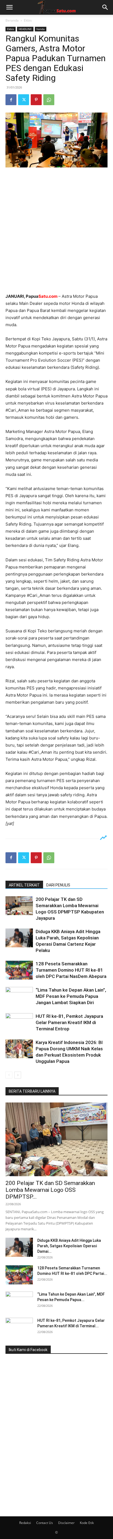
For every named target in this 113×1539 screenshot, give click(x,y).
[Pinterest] (36, 99)
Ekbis (28, 20)
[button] (9, 7)
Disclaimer (66, 1522)
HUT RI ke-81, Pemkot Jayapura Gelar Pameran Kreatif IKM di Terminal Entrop (69, 1022)
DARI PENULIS (58, 885)
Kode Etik (87, 1522)
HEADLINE (25, 29)
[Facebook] (10, 99)
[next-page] (17, 1075)
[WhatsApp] (48, 99)
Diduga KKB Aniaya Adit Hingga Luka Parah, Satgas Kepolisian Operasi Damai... (69, 1246)
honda (40, 29)
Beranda (12, 20)
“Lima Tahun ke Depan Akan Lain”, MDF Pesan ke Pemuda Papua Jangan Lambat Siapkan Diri (71, 996)
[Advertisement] (56, 231)
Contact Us (44, 1522)
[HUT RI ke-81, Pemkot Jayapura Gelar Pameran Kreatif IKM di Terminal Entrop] (19, 1022)
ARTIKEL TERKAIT (24, 885)
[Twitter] (23, 99)
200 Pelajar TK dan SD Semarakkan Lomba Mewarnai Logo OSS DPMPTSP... (50, 1190)
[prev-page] (8, 1075)
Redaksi (25, 1522)
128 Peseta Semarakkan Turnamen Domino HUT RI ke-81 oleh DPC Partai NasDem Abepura (71, 970)
